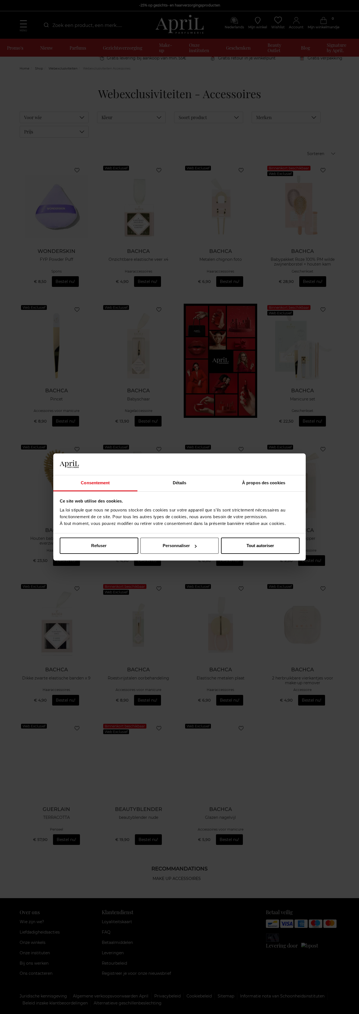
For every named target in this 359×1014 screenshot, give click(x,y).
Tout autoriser (260, 545)
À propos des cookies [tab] (263, 482)
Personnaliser (176, 545)
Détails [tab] (180, 482)
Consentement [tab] (95, 482)
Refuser (99, 545)
